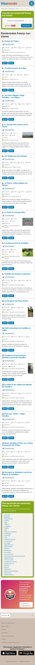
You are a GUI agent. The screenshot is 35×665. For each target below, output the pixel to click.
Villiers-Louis (8, 573)
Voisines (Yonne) (9, 574)
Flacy (5, 530)
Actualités (4, 633)
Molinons (7, 548)
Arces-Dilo (7, 515)
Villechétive (7, 569)
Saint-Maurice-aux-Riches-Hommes (14, 556)
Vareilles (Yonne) (9, 563)
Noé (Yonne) (7, 550)
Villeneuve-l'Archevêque (11, 571)
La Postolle (7, 535)
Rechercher (26, 26)
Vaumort (6, 567)
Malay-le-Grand (8, 545)
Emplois (3, 629)
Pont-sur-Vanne (8, 554)
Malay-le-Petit (8, 547)
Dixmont (6, 528)
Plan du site (4, 626)
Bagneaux (7, 517)
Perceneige (7, 552)
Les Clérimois (8, 541)
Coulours (6, 524)
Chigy (5, 522)
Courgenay (7, 526)
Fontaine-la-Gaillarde (10, 532)
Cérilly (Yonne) (8, 519)
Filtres (11, 25)
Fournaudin (7, 533)
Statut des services (11, 661)
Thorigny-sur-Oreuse (10, 561)
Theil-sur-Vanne (9, 560)
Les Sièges (7, 543)
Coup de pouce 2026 (7, 636)
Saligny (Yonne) (8, 558)
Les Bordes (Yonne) (9, 539)
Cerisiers (6, 520)
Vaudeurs (7, 565)
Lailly (5, 537)
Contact (3, 639)
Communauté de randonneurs (10, 642)
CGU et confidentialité (7, 623)
